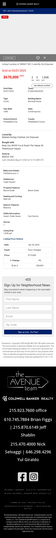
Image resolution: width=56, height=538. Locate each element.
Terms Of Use (18, 502)
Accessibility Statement (19, 506)
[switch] (38, 58)
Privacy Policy (36, 502)
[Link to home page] (28, 4)
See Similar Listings (42, 86)
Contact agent (9, 58)
